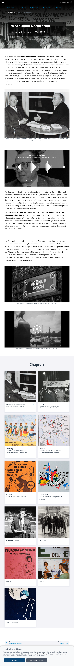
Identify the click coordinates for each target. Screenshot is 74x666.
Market (42, 448)
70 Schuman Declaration (15, 405)
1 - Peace (23, 8)
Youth (42, 581)
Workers (43, 540)
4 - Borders (57, 8)
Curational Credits (64, 2)
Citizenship (44, 494)
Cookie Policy (42, 654)
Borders (9, 494)
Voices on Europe (12, 540)
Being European (12, 622)
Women (9, 581)
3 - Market (46, 8)
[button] (71, 8)
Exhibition (10, 12)
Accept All (14, 660)
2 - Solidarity (34, 8)
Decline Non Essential (36, 660)
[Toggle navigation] (2, 2)
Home (4, 12)
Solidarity (9, 448)
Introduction (11, 8)
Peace (42, 404)
